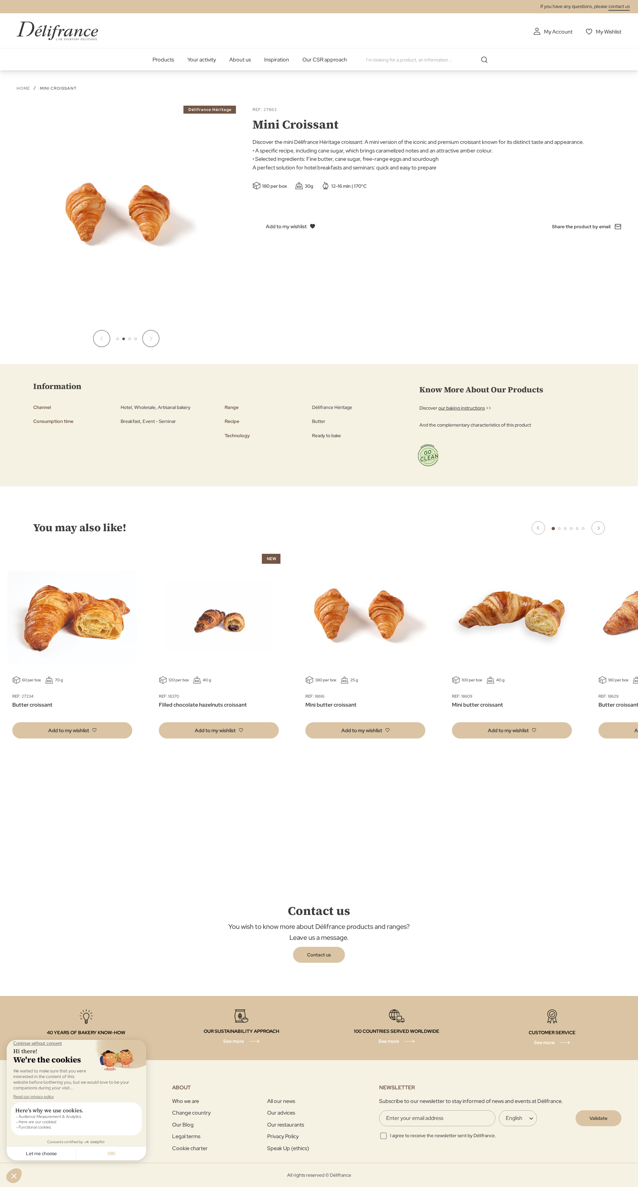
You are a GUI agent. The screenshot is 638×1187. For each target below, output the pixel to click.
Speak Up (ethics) (288, 1148)
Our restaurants (285, 1124)
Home (23, 88)
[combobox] (429, 60)
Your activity (201, 59)
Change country (191, 1112)
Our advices (281, 1112)
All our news (281, 1101)
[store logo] (57, 31)
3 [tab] (565, 528)
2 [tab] (559, 528)
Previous (538, 528)
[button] (101, 338)
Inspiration (276, 59)
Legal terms (186, 1136)
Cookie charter (190, 1148)
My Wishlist (608, 31)
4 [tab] (571, 528)
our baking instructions (461, 408)
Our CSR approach (324, 59)
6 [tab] (583, 528)
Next (598, 528)
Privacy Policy (283, 1136)
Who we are (185, 1101)
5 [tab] (577, 528)
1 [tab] (553, 528)
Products (163, 59)
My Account (558, 31)
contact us (619, 6)
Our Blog (183, 1124)
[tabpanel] (219, 647)
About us (240, 59)
